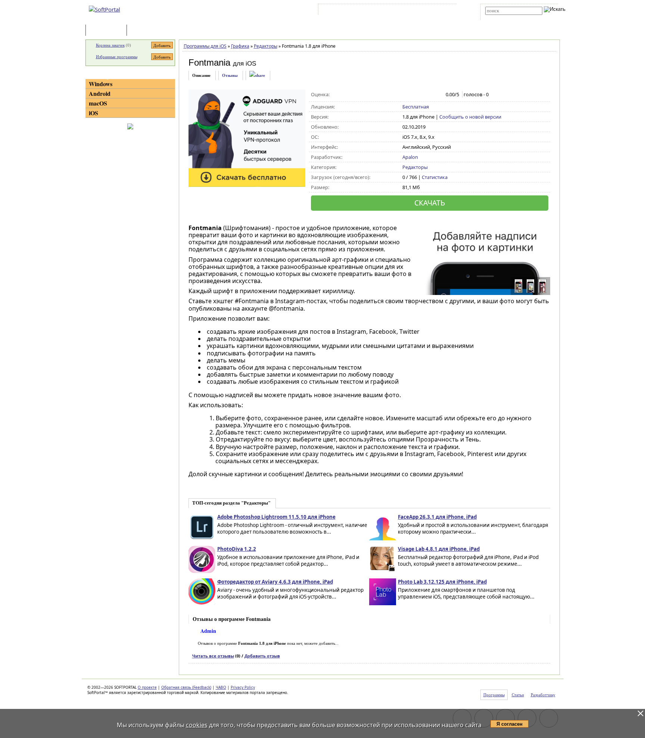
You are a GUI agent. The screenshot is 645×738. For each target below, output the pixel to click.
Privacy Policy (243, 687)
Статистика (435, 177)
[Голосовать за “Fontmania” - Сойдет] (422, 94)
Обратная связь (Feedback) (186, 687)
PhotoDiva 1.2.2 (236, 549)
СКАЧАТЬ (429, 203)
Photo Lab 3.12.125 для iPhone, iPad (442, 581)
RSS (445, 11)
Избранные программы (116, 56)
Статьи (145, 30)
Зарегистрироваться (385, 11)
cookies (197, 725)
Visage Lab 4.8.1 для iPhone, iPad (439, 549)
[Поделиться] (257, 75)
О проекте (147, 687)
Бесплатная (415, 106)
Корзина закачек (110, 45)
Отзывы (230, 75)
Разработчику (543, 695)
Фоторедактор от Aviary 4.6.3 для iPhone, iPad (275, 581)
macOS (98, 103)
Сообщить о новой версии (470, 116)
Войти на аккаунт (342, 11)
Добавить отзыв (262, 656)
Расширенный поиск (506, 17)
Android (99, 93)
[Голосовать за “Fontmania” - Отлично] (438, 94)
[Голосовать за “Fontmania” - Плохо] (414, 94)
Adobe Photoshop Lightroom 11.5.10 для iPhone (276, 517)
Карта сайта (423, 11)
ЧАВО (221, 687)
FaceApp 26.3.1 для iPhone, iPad (437, 517)
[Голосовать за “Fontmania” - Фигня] (406, 94)
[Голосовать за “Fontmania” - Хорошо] (430, 94)
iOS (93, 113)
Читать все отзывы (213, 656)
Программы (107, 30)
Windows (100, 83)
